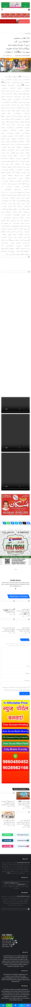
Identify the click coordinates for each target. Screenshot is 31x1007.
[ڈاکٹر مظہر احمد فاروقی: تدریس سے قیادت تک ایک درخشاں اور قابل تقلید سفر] (23, 815)
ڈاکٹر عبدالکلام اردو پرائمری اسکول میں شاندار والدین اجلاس (9, 822)
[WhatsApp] (8, 523)
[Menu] (29, 9)
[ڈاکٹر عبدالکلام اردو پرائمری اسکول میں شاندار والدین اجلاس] (8, 815)
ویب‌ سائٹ (27, 680)
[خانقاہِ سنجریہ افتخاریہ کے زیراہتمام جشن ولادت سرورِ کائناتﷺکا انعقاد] (23, 604)
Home (27, 33)
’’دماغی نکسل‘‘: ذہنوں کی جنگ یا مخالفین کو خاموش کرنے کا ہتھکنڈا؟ (8, 802)
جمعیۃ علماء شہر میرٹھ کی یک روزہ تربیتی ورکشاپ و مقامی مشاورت (8, 629)
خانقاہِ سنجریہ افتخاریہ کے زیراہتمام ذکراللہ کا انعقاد (23, 629)
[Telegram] (4, 523)
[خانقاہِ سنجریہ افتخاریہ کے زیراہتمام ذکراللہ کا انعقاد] (23, 622)
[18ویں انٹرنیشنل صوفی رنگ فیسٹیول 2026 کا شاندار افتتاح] (8, 604)
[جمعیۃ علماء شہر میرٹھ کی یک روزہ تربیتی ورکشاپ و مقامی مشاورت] (8, 622)
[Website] (16, 589)
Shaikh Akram (18, 55)
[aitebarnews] (15, 5)
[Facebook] (28, 523)
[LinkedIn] (20, 523)
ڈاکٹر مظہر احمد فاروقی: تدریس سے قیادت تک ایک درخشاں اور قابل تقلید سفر (23, 822)
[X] (24, 523)
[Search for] (2, 9)
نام (28, 666)
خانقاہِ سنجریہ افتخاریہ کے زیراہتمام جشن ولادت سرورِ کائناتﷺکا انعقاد (23, 611)
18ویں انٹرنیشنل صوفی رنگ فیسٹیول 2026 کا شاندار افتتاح (9, 610)
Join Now (7, 835)
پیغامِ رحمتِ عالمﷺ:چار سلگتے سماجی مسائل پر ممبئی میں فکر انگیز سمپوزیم (23, 803)
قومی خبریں (21, 33)
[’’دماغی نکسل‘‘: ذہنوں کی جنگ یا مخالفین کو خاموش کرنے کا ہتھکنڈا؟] (8, 796)
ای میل (27, 673)
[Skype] (16, 523)
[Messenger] (12, 523)
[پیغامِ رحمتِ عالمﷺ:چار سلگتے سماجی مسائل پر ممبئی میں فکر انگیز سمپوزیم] (23, 796)
